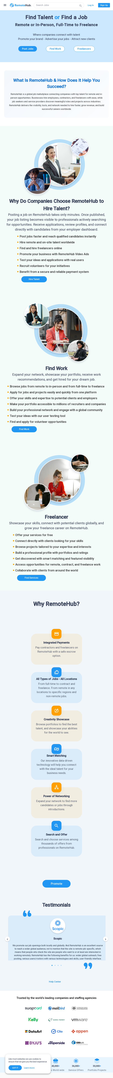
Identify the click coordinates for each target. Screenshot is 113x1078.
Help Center (55, 981)
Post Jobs (27, 48)
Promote (56, 883)
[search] (59, 5)
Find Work (55, 48)
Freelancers (84, 48)
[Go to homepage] (20, 5)
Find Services (31, 577)
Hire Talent (34, 279)
